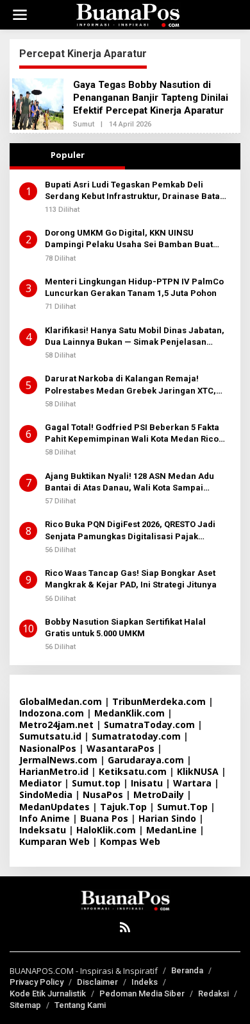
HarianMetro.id (53, 771)
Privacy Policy (36, 982)
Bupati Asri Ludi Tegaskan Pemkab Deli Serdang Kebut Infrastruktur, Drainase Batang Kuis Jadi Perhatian (137, 191)
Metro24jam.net (56, 724)
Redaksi (213, 993)
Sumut (83, 124)
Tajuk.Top (123, 807)
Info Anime (44, 818)
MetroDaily (158, 794)
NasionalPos (47, 748)
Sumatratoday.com (136, 736)
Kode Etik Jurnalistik (48, 993)
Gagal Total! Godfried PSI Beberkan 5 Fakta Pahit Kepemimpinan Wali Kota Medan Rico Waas (132, 433)
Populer (68, 155)
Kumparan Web (54, 841)
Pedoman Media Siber (142, 993)
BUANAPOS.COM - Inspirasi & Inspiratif (84, 970)
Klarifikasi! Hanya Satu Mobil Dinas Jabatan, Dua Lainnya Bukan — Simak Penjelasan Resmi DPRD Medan (134, 336)
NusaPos (103, 794)
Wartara (192, 783)
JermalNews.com (58, 760)
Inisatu (147, 783)
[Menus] (20, 15)
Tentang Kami (80, 1005)
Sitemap (25, 1005)
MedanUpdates (54, 807)
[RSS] (125, 927)
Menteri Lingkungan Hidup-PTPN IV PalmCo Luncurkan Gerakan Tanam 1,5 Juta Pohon (134, 287)
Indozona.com (51, 713)
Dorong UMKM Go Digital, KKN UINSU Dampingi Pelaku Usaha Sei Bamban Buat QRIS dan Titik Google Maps (129, 239)
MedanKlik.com (129, 713)
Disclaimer (97, 982)
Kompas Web (130, 841)
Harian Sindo (167, 818)
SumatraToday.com (149, 724)
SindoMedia (45, 794)
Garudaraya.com (146, 760)
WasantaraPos (120, 748)
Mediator (40, 783)
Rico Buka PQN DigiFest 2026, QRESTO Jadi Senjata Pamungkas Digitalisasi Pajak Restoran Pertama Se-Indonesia (130, 530)
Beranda (187, 970)
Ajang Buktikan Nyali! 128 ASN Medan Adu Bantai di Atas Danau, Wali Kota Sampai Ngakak (129, 482)
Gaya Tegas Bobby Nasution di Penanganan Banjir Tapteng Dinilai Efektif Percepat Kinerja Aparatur (150, 97)
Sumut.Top (182, 807)
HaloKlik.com (106, 830)
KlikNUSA (198, 771)
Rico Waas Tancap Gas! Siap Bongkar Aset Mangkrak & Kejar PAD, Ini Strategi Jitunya (131, 578)
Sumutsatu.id (50, 736)
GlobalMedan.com (60, 701)
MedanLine (171, 830)
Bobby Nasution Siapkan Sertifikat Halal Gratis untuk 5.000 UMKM (125, 627)
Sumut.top (96, 783)
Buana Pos (104, 818)
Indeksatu (42, 830)
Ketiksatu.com (133, 771)
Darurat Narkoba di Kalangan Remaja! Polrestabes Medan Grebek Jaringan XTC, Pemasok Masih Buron (130, 385)
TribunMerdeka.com (159, 701)
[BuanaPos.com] (127, 14)
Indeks (144, 982)
